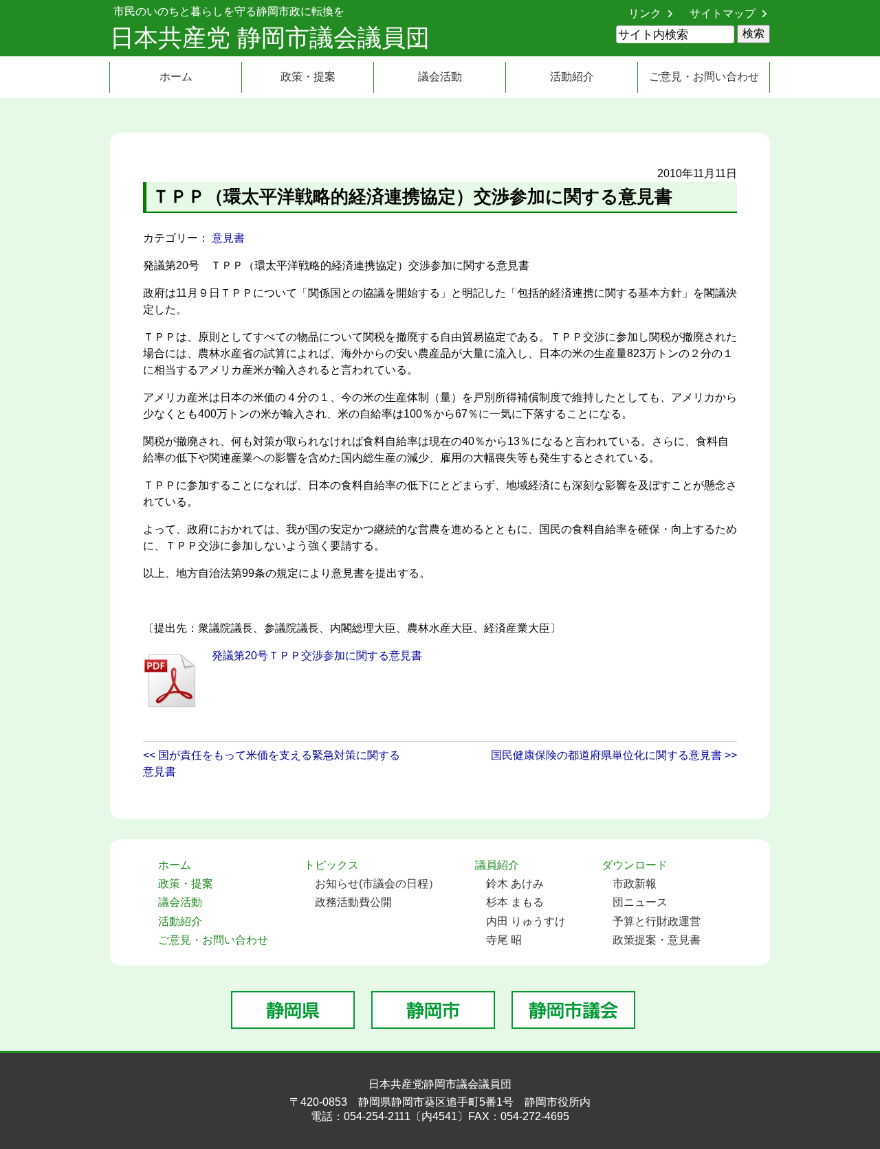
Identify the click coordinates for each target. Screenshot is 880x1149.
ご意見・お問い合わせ (704, 76)
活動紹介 (572, 76)
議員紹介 (497, 865)
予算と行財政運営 (657, 921)
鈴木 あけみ (515, 883)
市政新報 (635, 883)
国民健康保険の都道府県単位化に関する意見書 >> (614, 755)
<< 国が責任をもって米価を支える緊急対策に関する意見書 (271, 763)
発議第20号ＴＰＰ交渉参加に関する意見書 (317, 655)
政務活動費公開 (353, 902)
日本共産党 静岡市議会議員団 (270, 37)
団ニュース (640, 902)
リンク (644, 13)
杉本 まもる (515, 902)
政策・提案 (308, 76)
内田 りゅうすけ (526, 921)
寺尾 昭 (504, 940)
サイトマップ (723, 13)
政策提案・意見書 (657, 940)
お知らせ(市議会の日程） (377, 883)
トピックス (331, 865)
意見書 (228, 238)
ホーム (176, 76)
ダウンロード (635, 865)
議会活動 (440, 76)
